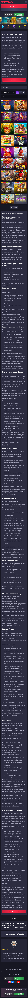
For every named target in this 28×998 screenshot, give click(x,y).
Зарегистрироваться (14, 6)
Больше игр (14, 207)
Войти (14, 9)
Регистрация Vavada (14, 911)
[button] (1, 20)
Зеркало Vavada (14, 80)
